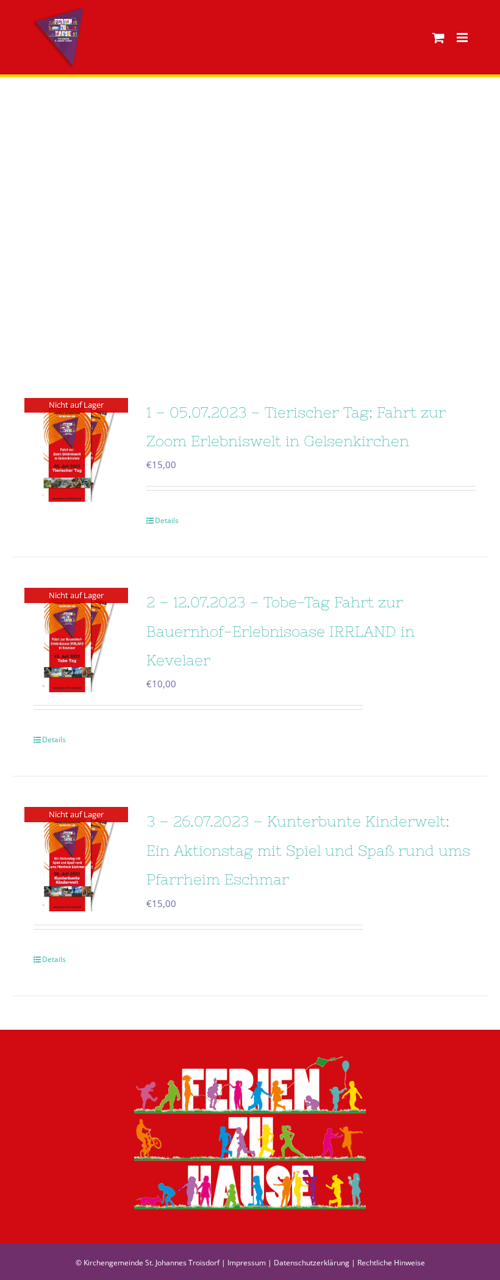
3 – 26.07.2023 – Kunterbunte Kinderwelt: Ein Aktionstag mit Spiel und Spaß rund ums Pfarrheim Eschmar (308, 850)
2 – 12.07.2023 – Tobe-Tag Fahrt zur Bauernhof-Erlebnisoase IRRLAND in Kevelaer (280, 631)
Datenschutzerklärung (311, 1262)
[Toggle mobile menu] (463, 37)
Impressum (246, 1262)
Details (167, 520)
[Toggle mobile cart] (438, 37)
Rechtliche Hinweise (391, 1262)
